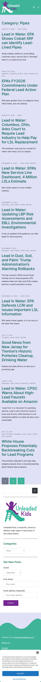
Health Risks (7, 434)
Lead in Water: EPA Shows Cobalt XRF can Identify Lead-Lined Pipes (18, 40)
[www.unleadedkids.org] (11, 7)
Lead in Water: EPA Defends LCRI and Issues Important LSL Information (20, 307)
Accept (20, 673)
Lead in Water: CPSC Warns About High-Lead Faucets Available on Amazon (19, 395)
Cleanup (5, 337)
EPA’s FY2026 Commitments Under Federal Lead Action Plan (20, 87)
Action (6, 568)
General (5, 74)
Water (33, 163)
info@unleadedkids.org (24, 637)
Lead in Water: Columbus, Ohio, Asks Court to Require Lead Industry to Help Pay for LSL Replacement (20, 131)
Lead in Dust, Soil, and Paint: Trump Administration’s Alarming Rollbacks (18, 262)
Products (33, 74)
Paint (20, 74)
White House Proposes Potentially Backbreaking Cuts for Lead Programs (19, 448)
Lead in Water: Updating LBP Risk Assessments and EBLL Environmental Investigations (19, 218)
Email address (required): (14, 591)
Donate (5, 648)
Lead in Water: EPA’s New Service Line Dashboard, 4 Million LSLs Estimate (19, 174)
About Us (6, 643)
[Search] (35, 490)
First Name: (8, 579)
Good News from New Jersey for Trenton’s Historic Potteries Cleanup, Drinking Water (18, 351)
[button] (37, 652)
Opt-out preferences (19, 679)
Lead (19, 29)
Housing (13, 74)
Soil (3, 76)
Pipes (24, 29)
